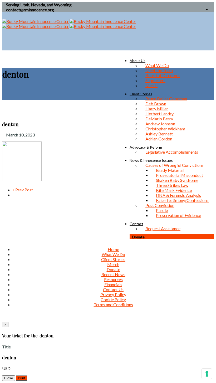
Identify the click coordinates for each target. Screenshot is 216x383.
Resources (113, 279)
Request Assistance (162, 228)
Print (21, 378)
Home (113, 249)
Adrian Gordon (158, 138)
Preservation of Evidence (178, 215)
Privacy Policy (113, 294)
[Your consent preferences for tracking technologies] (207, 374)
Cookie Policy (113, 299)
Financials (113, 284)
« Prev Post (23, 189)
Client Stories (113, 259)
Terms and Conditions (113, 304)
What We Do (113, 254)
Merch (151, 85)
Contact (136, 223)
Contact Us (113, 289)
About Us (137, 60)
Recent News (113, 274)
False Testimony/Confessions (182, 200)
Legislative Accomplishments (171, 151)
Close (8, 378)
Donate (138, 237)
